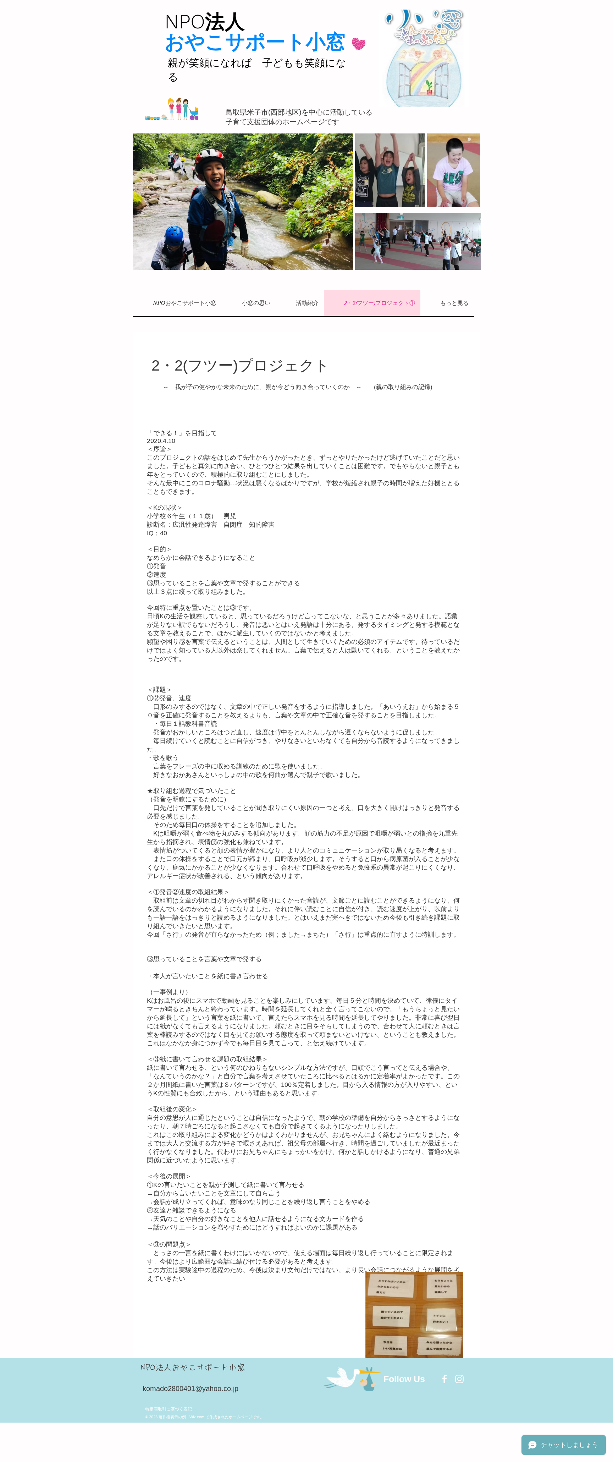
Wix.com (196, 1417)
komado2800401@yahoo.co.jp (190, 1388)
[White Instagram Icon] (459, 1379)
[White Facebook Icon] (444, 1379)
